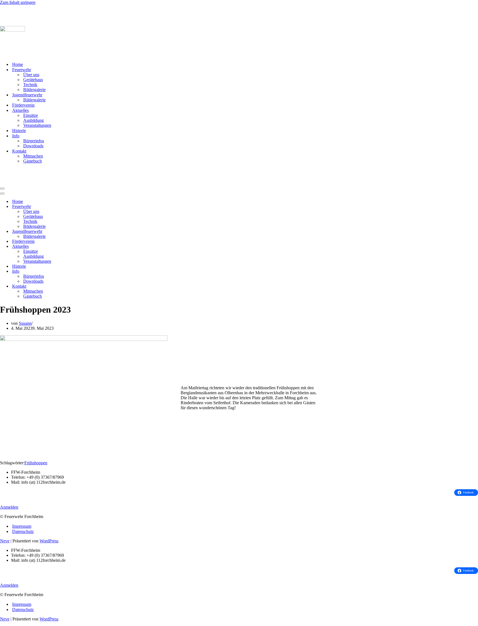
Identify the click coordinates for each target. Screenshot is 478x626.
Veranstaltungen (37, 125)
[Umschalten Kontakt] (96, 286)
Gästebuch (32, 161)
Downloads (33, 145)
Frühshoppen (35, 462)
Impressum (21, 526)
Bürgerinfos (33, 140)
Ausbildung (33, 120)
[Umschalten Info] (96, 271)
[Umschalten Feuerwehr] (96, 206)
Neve (4, 541)
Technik (30, 84)
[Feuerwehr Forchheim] (27, 19)
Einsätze (30, 115)
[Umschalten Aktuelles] (96, 246)
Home (17, 64)
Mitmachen (33, 156)
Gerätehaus (33, 79)
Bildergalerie (34, 89)
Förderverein (23, 105)
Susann (25, 323)
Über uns (31, 74)
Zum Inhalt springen (17, 2)
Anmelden (9, 507)
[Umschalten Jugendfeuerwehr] (96, 231)
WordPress (49, 541)
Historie (19, 130)
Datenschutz (23, 531)
